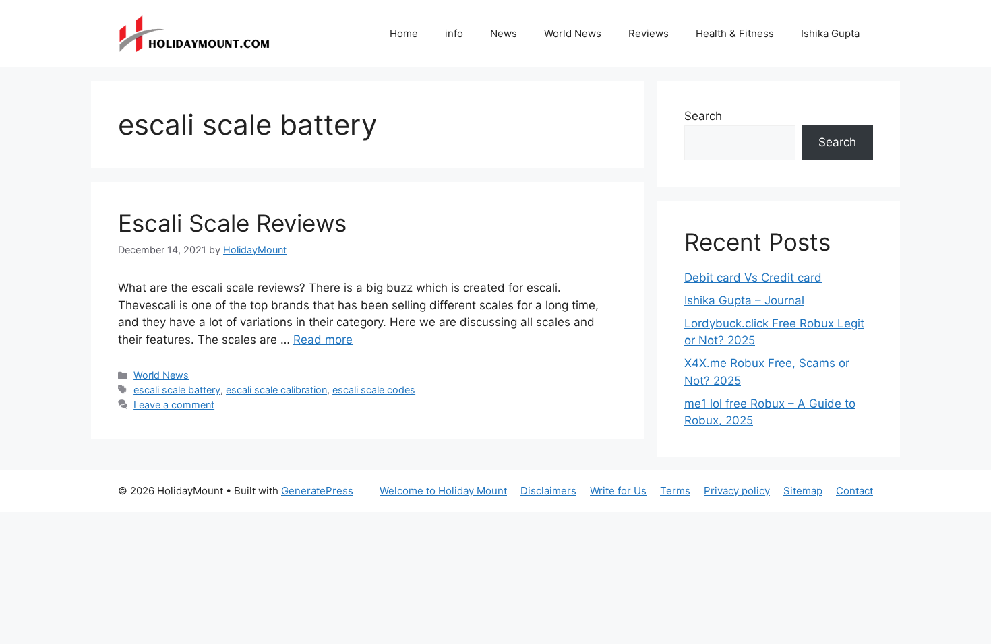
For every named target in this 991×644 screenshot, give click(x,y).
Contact (854, 490)
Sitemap (802, 490)
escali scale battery (176, 389)
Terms (675, 490)
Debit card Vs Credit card (753, 277)
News (503, 33)
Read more (323, 339)
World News (572, 33)
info (454, 33)
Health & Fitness (735, 33)
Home (404, 33)
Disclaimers (548, 490)
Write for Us (618, 490)
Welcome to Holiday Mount (443, 490)
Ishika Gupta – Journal (744, 300)
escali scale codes (373, 389)
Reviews (648, 33)
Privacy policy (737, 490)
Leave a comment (173, 404)
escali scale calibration (276, 389)
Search (703, 116)
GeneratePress (317, 490)
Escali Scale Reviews (232, 223)
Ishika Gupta (830, 33)
